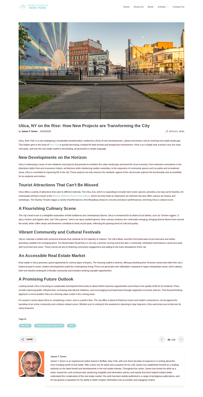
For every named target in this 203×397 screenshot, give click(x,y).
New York (54, 145)
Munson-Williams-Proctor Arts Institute (71, 196)
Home (126, 7)
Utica (71, 326)
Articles (162, 7)
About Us (139, 7)
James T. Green (30, 131)
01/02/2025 (45, 131)
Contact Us (178, 7)
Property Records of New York (49, 326)
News (151, 7)
